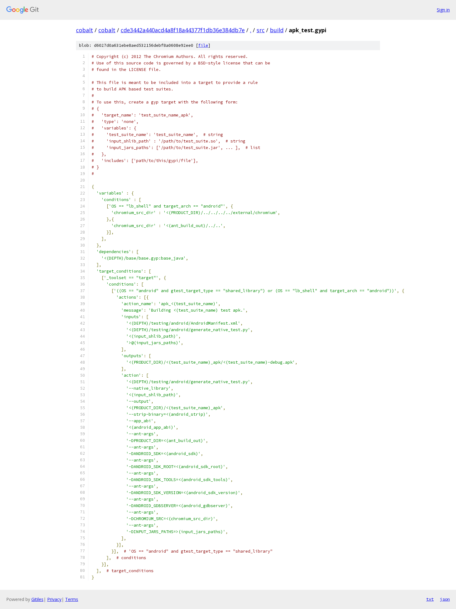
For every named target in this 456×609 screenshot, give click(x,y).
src (261, 30)
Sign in (443, 10)
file (203, 45)
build (277, 30)
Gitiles (37, 599)
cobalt (84, 30)
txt (430, 599)
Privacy (54, 599)
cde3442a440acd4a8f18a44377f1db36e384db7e (183, 30)
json (445, 599)
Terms (71, 599)
